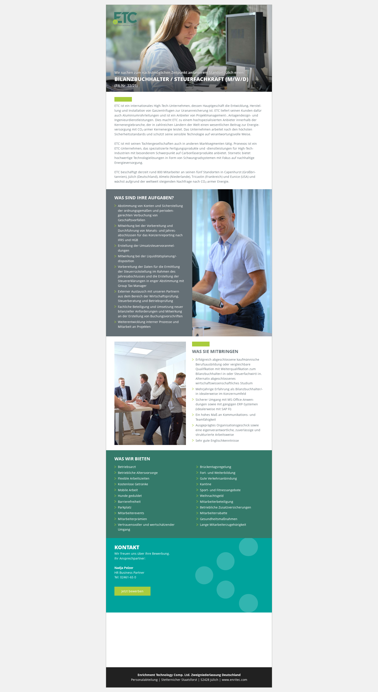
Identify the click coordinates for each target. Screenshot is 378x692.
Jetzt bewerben (132, 591)
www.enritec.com (234, 680)
